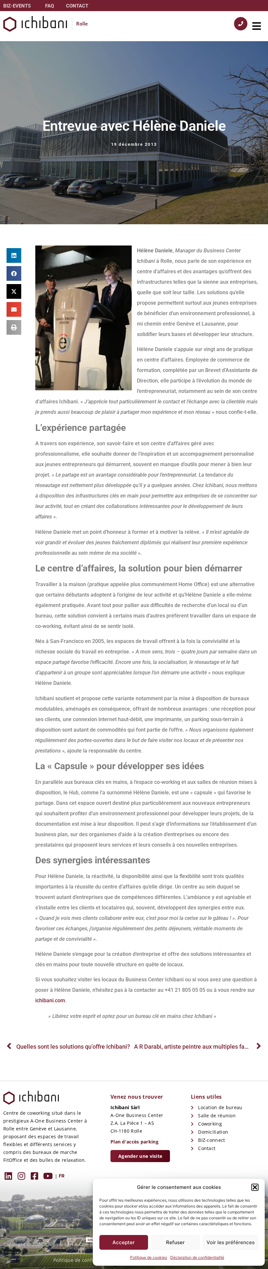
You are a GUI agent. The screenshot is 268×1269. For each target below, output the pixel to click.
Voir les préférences (231, 1242)
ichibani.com (50, 1000)
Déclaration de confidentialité (197, 1257)
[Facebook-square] (34, 1176)
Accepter (123, 1242)
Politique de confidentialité (84, 1260)
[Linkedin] (8, 1176)
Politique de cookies (148, 1257)
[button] (255, 1187)
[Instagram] (21, 1176)
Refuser (175, 1242)
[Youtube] (48, 1176)
